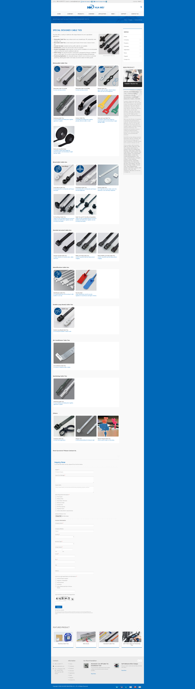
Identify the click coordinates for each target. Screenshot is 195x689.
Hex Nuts (126, 163)
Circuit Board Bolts (136, 153)
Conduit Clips (135, 155)
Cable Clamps (132, 150)
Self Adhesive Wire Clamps (129, 664)
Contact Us (134, 14)
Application (102, 14)
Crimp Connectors (132, 159)
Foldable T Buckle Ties (131, 83)
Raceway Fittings (128, 164)
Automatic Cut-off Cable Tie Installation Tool (99, 664)
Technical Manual (138, 19)
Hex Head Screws (135, 162)
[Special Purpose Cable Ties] (109, 44)
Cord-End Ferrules (131, 157)
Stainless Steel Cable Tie (132, 148)
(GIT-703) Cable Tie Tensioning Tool (131, 644)
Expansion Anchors (128, 160)
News (113, 14)
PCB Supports (132, 163)
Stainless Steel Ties (128, 149)
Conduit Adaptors (127, 155)
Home (59, 14)
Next (138, 67)
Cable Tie (126, 146)
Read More (85, 641)
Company (70, 14)
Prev (141, 67)
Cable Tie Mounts (134, 152)
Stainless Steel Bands (129, 167)
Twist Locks (130, 169)
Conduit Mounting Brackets (130, 156)
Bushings (126, 150)
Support (124, 14)
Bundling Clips (136, 149)
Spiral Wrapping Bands (132, 166)
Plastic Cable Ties (133, 146)
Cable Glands (127, 152)
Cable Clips (137, 150)
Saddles (134, 164)
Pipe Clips (138, 163)
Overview (91, 14)
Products (81, 14)
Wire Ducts (132, 170)
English (139, 1)
